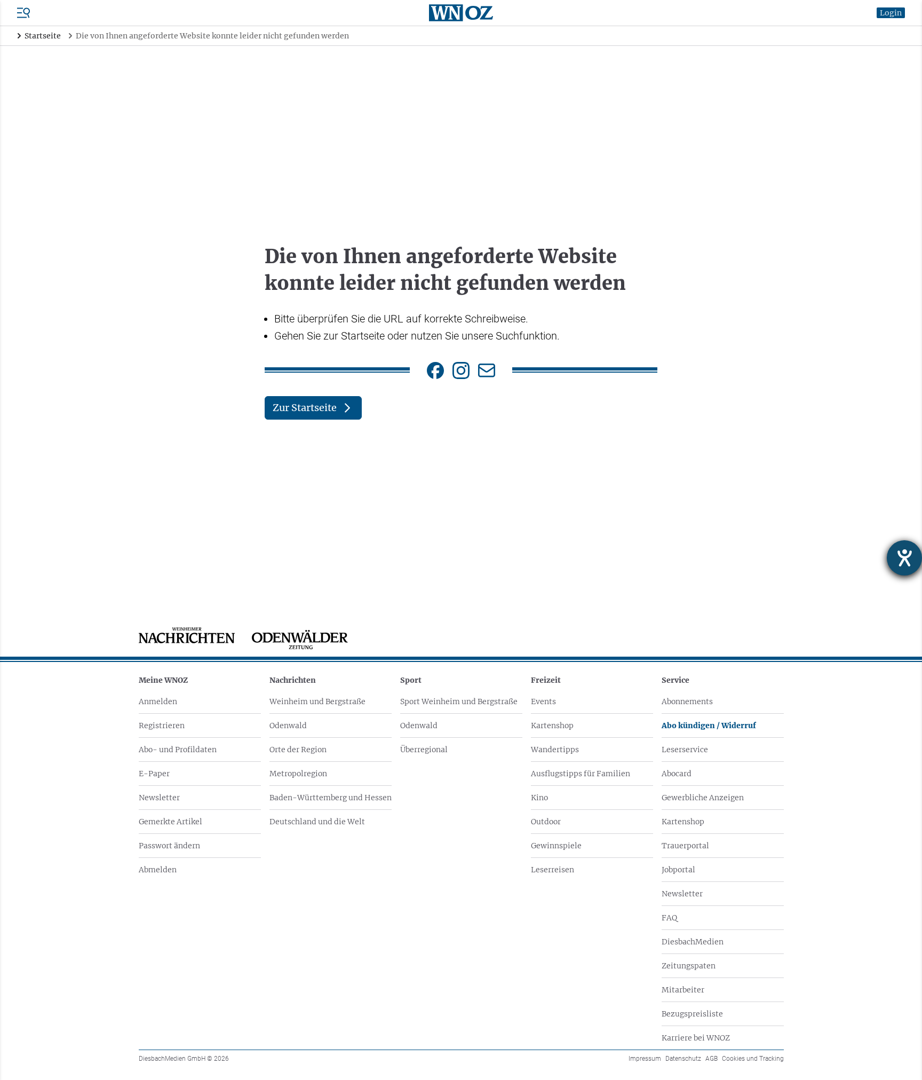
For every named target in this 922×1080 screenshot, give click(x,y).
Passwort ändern (169, 845)
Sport (411, 680)
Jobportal (678, 869)
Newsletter (159, 797)
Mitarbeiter (683, 990)
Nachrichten (292, 680)
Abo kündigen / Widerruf (709, 725)
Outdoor (546, 821)
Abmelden (158, 869)
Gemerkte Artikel (170, 821)
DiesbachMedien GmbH (184, 1058)
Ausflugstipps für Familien (580, 773)
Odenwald (288, 725)
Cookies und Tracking (753, 1058)
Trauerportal (685, 845)
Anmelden (158, 701)
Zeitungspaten (689, 966)
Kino (539, 797)
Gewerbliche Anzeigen (703, 797)
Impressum (645, 1058)
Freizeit (546, 680)
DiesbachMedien (693, 942)
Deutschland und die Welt (317, 821)
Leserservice (685, 749)
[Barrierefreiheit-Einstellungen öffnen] (904, 558)
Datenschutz (683, 1058)
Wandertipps (555, 749)
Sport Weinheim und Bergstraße (459, 701)
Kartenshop (552, 725)
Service (675, 680)
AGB (711, 1058)
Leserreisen (552, 869)
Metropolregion (298, 773)
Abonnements (687, 701)
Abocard (676, 773)
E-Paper (154, 773)
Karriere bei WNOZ (696, 1038)
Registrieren (162, 725)
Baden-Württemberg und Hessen (330, 797)
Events (543, 701)
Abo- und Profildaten (178, 749)
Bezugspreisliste (692, 1014)
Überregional (424, 749)
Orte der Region (298, 749)
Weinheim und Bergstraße (317, 701)
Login (891, 13)
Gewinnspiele (556, 845)
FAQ (669, 918)
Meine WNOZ (163, 680)
